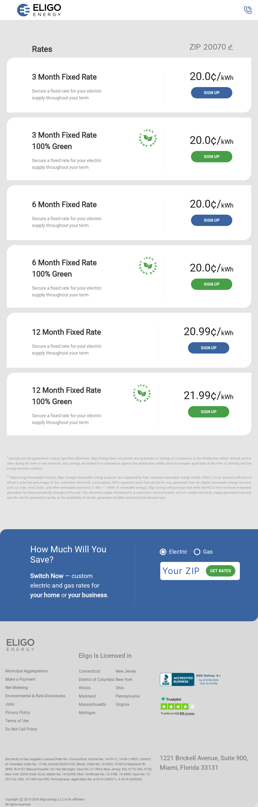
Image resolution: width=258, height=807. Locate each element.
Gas (208, 552)
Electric (178, 552)
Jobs (9, 704)
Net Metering (16, 687)
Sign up (211, 92)
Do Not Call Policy (21, 729)
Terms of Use (17, 720)
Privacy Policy (17, 712)
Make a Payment (20, 679)
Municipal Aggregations (26, 671)
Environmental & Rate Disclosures (35, 696)
